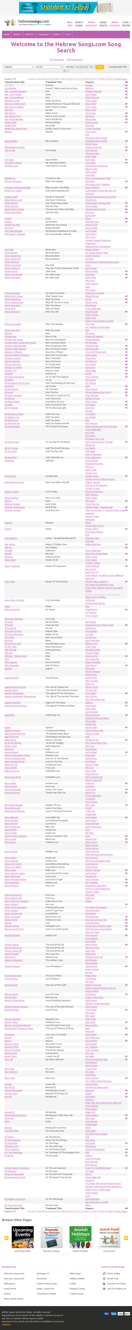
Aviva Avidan (91, 1065)
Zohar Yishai (91, 557)
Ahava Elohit (10, 830)
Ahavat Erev (10, 957)
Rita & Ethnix (91, 696)
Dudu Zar (89, 898)
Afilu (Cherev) (11, 662)
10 (70, 79)
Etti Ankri (89, 833)
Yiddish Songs (76, 1294)
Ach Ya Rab (10, 150)
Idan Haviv (90, 367)
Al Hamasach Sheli (13, 1205)
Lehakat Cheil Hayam (95, 1149)
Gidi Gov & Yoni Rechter (96, 485)
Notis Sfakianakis (93, 454)
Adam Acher (10, 476)
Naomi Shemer (92, 187)
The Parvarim (91, 935)
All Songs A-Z (43, 1273)
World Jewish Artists (13, 1299)
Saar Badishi (91, 631)
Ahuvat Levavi (11, 1093)
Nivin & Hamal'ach (93, 777)
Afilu (7, 659)
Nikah (88, 1205)
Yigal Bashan (91, 609)
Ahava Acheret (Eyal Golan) (17, 755)
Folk (87, 535)
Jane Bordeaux (92, 923)
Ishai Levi (89, 212)
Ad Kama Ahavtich (13, 395)
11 (74, 79)
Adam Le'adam (12, 491)
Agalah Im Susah (12, 730)
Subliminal (90, 600)
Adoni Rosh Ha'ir (12, 609)
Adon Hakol (10, 560)
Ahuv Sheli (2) (11, 1072)
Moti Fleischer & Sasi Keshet (98, 929)
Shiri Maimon (91, 423)
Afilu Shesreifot (12, 665)
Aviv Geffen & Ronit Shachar (98, 1081)
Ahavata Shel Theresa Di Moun (19, 1028)
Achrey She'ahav (12, 330)
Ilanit (87, 287)
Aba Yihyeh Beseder (14, 119)
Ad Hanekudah (11, 389)
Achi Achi (9, 228)
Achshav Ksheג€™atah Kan (17, 355)
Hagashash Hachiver (94, 293)
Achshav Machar (12, 361)
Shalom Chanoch (93, 985)
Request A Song (77, 1288)
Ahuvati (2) (10, 1112)
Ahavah (8, 923)
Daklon (88, 901)
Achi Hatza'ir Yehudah (15, 234)
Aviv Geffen (90, 364)
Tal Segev (89, 1171)
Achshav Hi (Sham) (13, 352)
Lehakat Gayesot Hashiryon (98, 240)
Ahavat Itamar (11, 979)
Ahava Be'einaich (12, 808)
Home (6, 34)
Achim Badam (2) (13, 256)
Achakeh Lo (10, 178)
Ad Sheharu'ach (12, 417)
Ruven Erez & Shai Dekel (96, 554)
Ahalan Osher (11, 746)
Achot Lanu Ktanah (13, 274)
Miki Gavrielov (91, 681)
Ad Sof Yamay (11, 448)
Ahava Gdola (11, 833)
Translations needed (46, 1294)
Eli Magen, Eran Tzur (95, 439)
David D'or (90, 792)
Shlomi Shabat (92, 97)
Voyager (89, 85)
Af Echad (9, 625)
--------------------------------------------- (102, 594)
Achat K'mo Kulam (13, 191)
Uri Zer (88, 299)
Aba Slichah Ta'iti (13, 116)
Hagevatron (90, 243)
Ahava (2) (9, 749)
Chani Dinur (90, 358)
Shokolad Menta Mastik (96, 141)
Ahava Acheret (11, 752)
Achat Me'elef (11, 197)
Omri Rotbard (91, 1106)
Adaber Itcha (10, 457)
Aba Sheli (9, 110)
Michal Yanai (91, 144)
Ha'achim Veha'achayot (96, 1134)
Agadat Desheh (12, 678)
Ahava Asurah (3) (13, 777)
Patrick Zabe (91, 727)
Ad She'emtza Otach (14, 414)
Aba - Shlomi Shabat (14, 97)
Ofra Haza (90, 181)
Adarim (8, 529)
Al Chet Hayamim (13, 1140)
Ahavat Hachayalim (14, 960)
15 (90, 79)
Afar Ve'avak (10, 650)
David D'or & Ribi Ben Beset (98, 1168)
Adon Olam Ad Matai (14, 600)
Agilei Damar (10, 740)
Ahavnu (8, 1041)
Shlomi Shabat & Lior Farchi (98, 392)
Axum (88, 265)
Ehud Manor (91, 234)
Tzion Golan (91, 107)
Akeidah (8, 1128)
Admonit (9, 557)
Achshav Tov (11, 370)
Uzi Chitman (91, 612)
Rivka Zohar (91, 975)
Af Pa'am (9, 640)
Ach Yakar (9, 159)
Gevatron (89, 1180)
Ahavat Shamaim (12, 1019)
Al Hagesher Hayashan (15, 1199)
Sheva (88, 1128)
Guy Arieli (89, 895)
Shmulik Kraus (92, 296)
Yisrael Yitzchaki (93, 128)
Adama (8, 501)
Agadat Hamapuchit (14, 693)
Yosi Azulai (90, 380)
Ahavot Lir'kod (11, 1047)
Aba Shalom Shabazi (14, 107)
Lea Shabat (90, 417)
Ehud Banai (90, 305)
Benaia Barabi (91, 349)
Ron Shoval (90, 383)
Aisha (7, 1121)
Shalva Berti (90, 1034)
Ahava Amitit (11, 768)
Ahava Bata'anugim (14, 805)
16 (94, 79)
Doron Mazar (91, 389)
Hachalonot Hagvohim (95, 886)
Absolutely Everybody (15, 147)
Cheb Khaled (91, 1124)
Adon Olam (10, 581)
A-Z (67, 34)
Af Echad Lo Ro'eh (13, 631)
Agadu (8, 727)
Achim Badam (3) (13, 259)
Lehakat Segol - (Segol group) (99, 507)
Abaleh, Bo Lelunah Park (16, 128)
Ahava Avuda (11, 786)
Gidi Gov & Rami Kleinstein (97, 889)
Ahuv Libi (9, 1059)
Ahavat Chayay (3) (13, 951)
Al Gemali (9, 1155)
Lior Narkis (90, 405)
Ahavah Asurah (12, 926)
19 (106, 79)
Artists (29, 34)
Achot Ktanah (11, 271)
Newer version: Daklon (95, 597)
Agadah (8, 668)
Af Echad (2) (10, 628)
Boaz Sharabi (91, 312)
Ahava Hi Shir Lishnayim (16, 836)
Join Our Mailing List (116, 1288)
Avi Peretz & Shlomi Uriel (96, 1087)
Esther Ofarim (91, 315)
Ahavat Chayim (12, 954)
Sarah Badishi (91, 712)
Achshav (9, 333)
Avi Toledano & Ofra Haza (97, 327)
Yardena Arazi (91, 476)
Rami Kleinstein (92, 640)
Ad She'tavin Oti (12, 423)
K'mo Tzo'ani (91, 616)
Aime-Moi (9, 1118)
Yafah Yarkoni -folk (94, 730)
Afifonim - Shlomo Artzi (16, 656)
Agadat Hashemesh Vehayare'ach (20, 696)
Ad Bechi (9, 374)
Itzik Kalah (90, 451)
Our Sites (43, 34)
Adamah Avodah (12, 504)
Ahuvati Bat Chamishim (15, 1115)
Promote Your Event (115, 1283)
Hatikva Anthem (77, 1278)
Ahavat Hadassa (12, 966)
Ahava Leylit (10, 870)
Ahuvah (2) (10, 1087)
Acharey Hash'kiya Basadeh (17, 187)
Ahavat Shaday (12, 1010)
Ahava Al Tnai (11, 765)
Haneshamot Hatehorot (96, 166)
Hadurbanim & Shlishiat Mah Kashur (102, 262)
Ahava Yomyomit (13, 917)
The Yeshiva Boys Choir (96, 743)
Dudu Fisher (90, 156)
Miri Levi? (89, 982)
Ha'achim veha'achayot (96, 138)
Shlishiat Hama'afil (94, 957)
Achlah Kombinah (13, 265)
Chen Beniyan (91, 938)
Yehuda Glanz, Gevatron (96, 581)
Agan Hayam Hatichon (15, 733)
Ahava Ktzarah (11, 861)
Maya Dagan (91, 1109)
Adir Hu (8, 547)
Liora (87, 830)
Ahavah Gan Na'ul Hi (14, 929)
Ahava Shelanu (11, 904)
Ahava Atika (10, 783)
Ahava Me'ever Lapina (15, 873)
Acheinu (8, 222)
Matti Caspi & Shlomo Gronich (99, 321)
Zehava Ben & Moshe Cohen (98, 926)
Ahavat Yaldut (11, 1022)
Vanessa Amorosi (93, 147)
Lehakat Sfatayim (93, 91)
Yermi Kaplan (91, 206)
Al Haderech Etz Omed (15, 1177)
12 (78, 79)
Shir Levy (89, 1053)
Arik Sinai (89, 433)
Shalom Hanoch (92, 482)
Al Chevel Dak (11, 1143)
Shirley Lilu (90, 445)
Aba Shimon (10, 113)
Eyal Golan (90, 159)
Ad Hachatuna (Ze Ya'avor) (17, 383)
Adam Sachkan (12, 498)
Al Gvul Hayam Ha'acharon (17, 1168)
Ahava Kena (10, 842)
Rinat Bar (89, 125)
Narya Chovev (91, 845)
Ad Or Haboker (11, 408)
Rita (87, 330)
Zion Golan (90, 113)
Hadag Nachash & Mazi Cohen (99, 625)
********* (9, 85)
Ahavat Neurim (11, 994)
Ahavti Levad (11, 1053)
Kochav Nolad (91, 991)
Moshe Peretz (91, 271)
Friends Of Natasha (94, 336)
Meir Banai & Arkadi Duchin (98, 861)
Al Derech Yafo (11, 1146)
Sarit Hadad (91, 94)
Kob (87, 135)
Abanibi (8, 132)
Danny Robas (91, 228)
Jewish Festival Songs (47, 1283)
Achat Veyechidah (13, 212)
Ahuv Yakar (10, 1078)
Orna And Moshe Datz (95, 352)
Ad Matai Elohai (12, 401)
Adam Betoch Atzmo (14, 482)
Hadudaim (90, 519)
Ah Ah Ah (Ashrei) (13, 743)
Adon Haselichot (12, 566)
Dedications (9, 1283)
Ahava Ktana (10, 858)
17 (98, 79)
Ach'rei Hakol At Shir (14, 302)
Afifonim (9, 653)
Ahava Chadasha (12, 827)
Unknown (89, 783)
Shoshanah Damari (94, 464)
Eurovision (42, 1278)
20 (110, 79)
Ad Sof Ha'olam (12, 442)
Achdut (8, 218)
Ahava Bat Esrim (12, 792)
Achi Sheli (9, 249)
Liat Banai (90, 116)
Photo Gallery (113, 1273)
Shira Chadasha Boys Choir (98, 178)
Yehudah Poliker (92, 650)
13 (82, 79)
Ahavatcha (10, 1034)
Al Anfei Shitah (11, 1131)
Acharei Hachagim (13, 181)
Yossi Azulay (91, 802)
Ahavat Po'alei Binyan (15, 1000)
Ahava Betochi (11, 817)
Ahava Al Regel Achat (14, 761)
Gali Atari (89, 194)
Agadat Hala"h (11, 690)
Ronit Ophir (90, 693)
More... (56, 34)
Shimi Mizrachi (92, 851)
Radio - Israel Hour (45, 1288)
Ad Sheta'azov (11, 420)
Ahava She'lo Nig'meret (15, 907)
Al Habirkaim (10, 1171)
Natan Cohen (91, 169)
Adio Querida (11, 538)
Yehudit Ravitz (92, 346)
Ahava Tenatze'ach (13, 913)
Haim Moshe (91, 944)
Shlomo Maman (92, 870)
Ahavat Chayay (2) (13, 948)
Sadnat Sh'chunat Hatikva (97, 718)
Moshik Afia (91, 200)
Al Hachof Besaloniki (14, 1174)
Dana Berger (91, 749)
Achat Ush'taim (12, 206)
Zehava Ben (90, 110)
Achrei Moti (10, 308)
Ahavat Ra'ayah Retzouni (16, 1007)
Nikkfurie (89, 88)
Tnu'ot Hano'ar (92, 504)
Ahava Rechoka (12, 882)
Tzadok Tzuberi (92, 563)
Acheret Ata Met (12, 225)
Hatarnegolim (91, 963)
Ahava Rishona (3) (13, 898)
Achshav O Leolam (13, 367)
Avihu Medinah (92, 566)
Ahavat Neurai (11, 985)
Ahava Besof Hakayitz (15, 811)
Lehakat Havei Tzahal (95, 209)
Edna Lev (89, 1090)
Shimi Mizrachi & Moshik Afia (99, 854)
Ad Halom (9, 386)
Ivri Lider (89, 634)
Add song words (74, 59)
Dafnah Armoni (92, 398)
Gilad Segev (90, 370)
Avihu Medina (91, 1115)
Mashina (89, 1100)
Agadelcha (9, 715)
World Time (112, 1278)
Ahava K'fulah (11, 851)
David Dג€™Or (92, 572)
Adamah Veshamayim (15, 507)
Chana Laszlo (91, 122)
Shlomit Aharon (92, 671)
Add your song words (14, 1273)
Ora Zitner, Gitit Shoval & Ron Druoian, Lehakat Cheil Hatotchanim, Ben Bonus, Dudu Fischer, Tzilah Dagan (103, 1186)
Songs (16, 34)
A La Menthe (10, 88)
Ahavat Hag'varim (13, 975)
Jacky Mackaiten (93, 1159)
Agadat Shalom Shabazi (16, 706)
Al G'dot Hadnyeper (14, 1152)
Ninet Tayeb (90, 470)
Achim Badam (11, 253)
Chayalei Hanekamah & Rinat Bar (100, 197)
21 (114, 79)
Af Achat (9, 622)
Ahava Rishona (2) (13, 895)
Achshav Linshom (13, 358)
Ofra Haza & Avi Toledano (97, 184)
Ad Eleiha (9, 380)
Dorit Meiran (91, 1062)
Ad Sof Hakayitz (12, 426)
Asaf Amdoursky (93, 827)
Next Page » (122, 79)
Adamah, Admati (12, 510)
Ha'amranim (91, 690)
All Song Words (57, 59)
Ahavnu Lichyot (12, 1044)
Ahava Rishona (12, 886)
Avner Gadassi (92, 969)
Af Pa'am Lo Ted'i (13, 644)
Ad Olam (9, 405)
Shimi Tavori (91, 842)
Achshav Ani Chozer (14, 339)
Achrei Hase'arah (12, 305)
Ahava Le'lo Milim (13, 867)
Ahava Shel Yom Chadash (16, 901)
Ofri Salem (90, 1016)
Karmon (89, 411)
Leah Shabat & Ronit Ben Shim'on (100, 191)
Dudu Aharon (91, 864)
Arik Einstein (91, 355)
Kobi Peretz (90, 628)
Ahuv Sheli (9, 1069)
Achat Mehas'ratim (13, 200)
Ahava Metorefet (12, 876)
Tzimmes (89, 541)
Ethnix (88, 218)
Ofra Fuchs (90, 237)
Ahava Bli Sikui (11, 820)
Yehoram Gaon (92, 153)
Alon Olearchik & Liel (95, 699)
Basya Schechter (93, 662)
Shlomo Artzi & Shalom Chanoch (100, 988)
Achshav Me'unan (13, 364)
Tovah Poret (91, 1069)
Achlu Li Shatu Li (12, 268)
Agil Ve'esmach (12, 737)
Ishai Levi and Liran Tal (96, 920)
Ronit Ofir (89, 408)
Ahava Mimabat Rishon (15, 879)
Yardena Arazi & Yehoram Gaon (100, 479)
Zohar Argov (91, 101)
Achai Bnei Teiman (13, 163)
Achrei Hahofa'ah (13, 299)
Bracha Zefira (91, 529)
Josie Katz (90, 175)
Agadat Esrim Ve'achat (15, 687)
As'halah (89, 259)
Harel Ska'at (91, 665)
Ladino (73, 1283)
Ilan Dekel (89, 1056)
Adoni (7, 606)
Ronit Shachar (91, 1078)
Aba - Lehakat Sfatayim (15, 91)
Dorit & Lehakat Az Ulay (96, 1059)
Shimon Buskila (92, 339)
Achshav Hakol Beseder (15, 346)
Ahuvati (8, 1096)
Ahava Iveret (10, 839)
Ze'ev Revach (91, 150)
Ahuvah (8, 1084)
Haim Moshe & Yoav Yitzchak (99, 442)
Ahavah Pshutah (12, 935)
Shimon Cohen (92, 892)
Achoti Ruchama (12, 293)
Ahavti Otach (11, 1056)
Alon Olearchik (92, 659)
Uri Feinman (90, 979)
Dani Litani (90, 436)
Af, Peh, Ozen (11, 647)
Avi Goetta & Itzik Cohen (96, 253)
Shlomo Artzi (91, 225)
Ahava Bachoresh (13, 789)
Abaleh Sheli (10, 125)
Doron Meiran (91, 848)
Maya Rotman (91, 774)
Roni (87, 606)
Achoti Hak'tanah (13, 277)
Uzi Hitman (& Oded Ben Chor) (99, 585)
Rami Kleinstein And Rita (96, 1202)
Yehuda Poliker (92, 249)
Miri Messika (91, 343)
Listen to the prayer (94, 997)
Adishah (8, 550)
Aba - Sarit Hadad (13, 94)
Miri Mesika (90, 622)
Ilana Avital (90, 104)
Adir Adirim (10, 544)
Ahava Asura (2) (12, 771)
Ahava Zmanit (11, 920)
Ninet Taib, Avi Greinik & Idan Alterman (103, 1103)
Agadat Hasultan (12, 702)
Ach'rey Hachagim (13, 324)
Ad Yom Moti (11, 451)
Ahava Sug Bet (11, 910)
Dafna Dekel (91, 172)
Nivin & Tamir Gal (93, 780)
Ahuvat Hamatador (14, 1090)
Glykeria (89, 702)
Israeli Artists (10, 1288)
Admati (8, 554)
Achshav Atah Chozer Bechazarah (20, 343)
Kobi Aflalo (90, 954)
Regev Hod (90, 1112)
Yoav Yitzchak (91, 377)
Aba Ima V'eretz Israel (15, 104)
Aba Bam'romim (12, 101)
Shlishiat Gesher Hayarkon (97, 1003)
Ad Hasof (9, 392)
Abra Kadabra (11, 141)
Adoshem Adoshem (14, 619)
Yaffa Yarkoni (91, 284)
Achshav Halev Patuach (15, 349)
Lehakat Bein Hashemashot (98, 203)
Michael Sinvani (92, 715)
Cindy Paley (90, 647)
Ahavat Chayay (12, 944)
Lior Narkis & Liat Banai (96, 907)
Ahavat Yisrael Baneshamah (18, 1025)
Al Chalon (9, 1137)
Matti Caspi (90, 277)
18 (102, 79)
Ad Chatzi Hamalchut (14, 377)
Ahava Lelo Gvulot (13, 864)
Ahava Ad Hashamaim (15, 758)
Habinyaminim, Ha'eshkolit (97, 246)
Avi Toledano (91, 882)
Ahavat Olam (11, 997)
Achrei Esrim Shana (14, 296)
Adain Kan (9, 460)
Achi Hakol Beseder (14, 231)
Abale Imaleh (10, 122)
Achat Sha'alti (11, 203)
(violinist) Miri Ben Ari (95, 603)
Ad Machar (10, 398)
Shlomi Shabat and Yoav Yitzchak (101, 426)
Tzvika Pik (90, 811)
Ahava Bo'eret (11, 823)
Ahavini (8, 1038)
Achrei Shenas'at (12, 312)
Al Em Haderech (12, 1149)
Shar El (88, 808)
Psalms (7, 1294)
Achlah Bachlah (12, 262)
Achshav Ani (10, 336)
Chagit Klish (90, 814)
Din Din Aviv (91, 637)
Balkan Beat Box (93, 544)
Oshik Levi (90, 684)
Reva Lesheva (91, 1025)
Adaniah (8, 523)
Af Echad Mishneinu (14, 634)
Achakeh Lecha (11, 166)
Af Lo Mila (9, 637)
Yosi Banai (90, 799)
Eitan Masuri (91, 1165)
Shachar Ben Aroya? (94, 526)
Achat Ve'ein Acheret (14, 209)
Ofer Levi (89, 768)
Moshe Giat (90, 724)
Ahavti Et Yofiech (12, 1050)
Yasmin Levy (91, 473)
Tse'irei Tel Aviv (92, 488)
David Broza (91, 361)
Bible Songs (75, 1273)
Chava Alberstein (93, 308)
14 (86, 79)
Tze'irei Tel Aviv (92, 256)
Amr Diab (89, 1072)
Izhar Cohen (90, 132)
